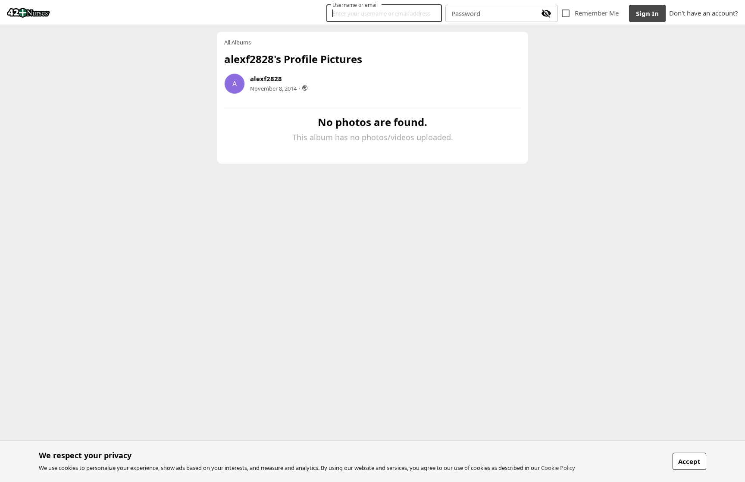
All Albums (237, 42)
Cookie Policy (558, 468)
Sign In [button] (647, 13)
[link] (28, 12)
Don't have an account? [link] (703, 13)
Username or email (355, 4)
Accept (689, 461)
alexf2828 (266, 78)
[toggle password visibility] (546, 13)
